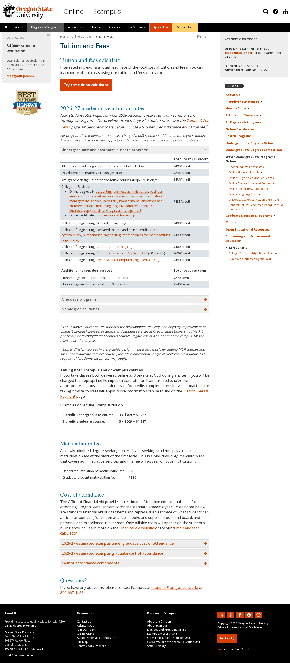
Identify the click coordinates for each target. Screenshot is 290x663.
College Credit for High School (254, 253)
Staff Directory (156, 646)
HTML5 (242, 660)
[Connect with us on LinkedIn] (222, 614)
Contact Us (84, 621)
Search (238, 136)
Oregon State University (253, 623)
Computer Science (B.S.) (114, 247)
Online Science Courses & (252, 183)
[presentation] (275, 11)
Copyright (224, 623)
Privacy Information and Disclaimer (240, 627)
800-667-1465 (71, 592)
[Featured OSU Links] (275, 11)
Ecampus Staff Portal (236, 649)
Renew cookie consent (91, 646)
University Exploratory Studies (254, 200)
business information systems (106, 196)
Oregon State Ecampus (19, 632)
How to (236, 108)
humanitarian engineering (102, 235)
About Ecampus (157, 625)
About (19, 27)
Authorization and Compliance (96, 638)
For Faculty (227, 638)
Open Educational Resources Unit (168, 638)
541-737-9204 (34, 649)
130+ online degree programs (35, 623)
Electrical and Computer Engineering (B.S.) (128, 260)
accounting (104, 191)
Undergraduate (246, 167)
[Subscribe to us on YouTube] (231, 614)
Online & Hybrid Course (251, 178)
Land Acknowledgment (19, 655)
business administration (131, 191)
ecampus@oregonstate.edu (174, 587)
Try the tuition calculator (86, 84)
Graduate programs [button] (79, 299)
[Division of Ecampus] (285, 11)
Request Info (185, 27)
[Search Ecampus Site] (265, 11)
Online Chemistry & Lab (249, 189)
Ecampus (107, 11)
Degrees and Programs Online (166, 630)
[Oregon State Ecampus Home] (89, 11)
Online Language (245, 194)
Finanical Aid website (136, 527)
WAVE (262, 660)
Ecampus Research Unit (162, 634)
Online (73, 11)
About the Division (159, 621)
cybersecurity (71, 235)
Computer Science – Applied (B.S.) (122, 253)
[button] (134, 543)
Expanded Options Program (250, 259)
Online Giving (85, 634)
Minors (231, 222)
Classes (114, 27)
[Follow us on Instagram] (249, 614)
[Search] (265, 11)
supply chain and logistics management (112, 210)
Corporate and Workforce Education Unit (173, 642)
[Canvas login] (258, 618)
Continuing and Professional (248, 238)
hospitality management (121, 201)
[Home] (5, 27)
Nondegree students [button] (80, 309)
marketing (103, 206)
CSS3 (253, 660)
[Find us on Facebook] (240, 614)
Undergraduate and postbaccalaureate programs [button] (105, 149)
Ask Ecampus (85, 625)
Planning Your (242, 102)
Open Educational (247, 229)
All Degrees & (243, 122)
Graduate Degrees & (249, 216)
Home (64, 36)
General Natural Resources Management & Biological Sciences (256, 207)
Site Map (82, 642)
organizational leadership (131, 206)
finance (96, 201)
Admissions (76, 27)
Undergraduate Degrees (250, 143)
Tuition (96, 27)
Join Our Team (86, 630)
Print (202, 36)
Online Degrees (81, 36)
